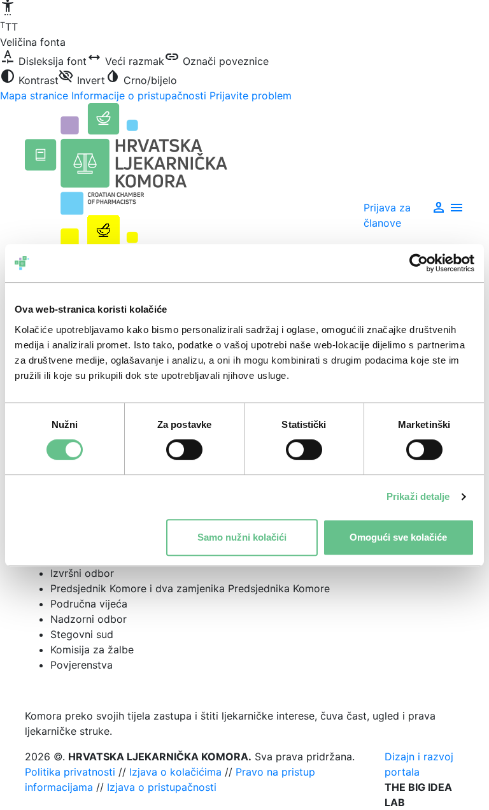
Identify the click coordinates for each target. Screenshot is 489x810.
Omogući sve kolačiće (398, 537)
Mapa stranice (34, 95)
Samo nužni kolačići (242, 537)
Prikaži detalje (418, 496)
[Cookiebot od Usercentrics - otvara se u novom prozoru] (418, 263)
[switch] (184, 449)
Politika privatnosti (70, 771)
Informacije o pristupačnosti (138, 95)
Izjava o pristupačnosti (161, 787)
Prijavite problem (250, 95)
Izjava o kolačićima (175, 771)
